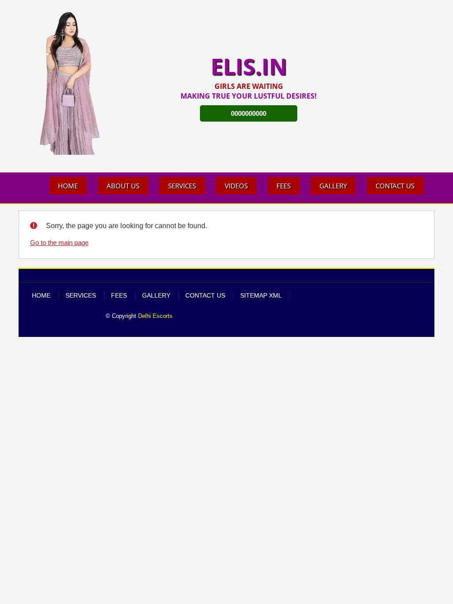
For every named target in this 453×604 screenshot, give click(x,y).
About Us (123, 185)
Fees (283, 185)
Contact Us (395, 185)
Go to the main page (59, 242)
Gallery (333, 185)
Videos (236, 185)
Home (68, 185)
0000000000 (248, 113)
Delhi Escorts (155, 316)
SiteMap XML (261, 295)
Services (182, 185)
